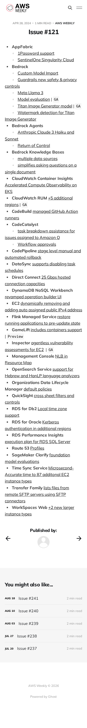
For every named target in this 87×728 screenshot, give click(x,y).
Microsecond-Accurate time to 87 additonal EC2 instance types (39, 474)
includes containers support (56, 329)
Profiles (37, 448)
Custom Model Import (38, 73)
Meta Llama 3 (30, 92)
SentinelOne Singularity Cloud (46, 59)
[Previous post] (8, 538)
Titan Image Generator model (45, 105)
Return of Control (34, 145)
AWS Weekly (65, 23)
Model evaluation (34, 99)
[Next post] (79, 538)
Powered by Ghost (43, 696)
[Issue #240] (43, 611)
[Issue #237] (43, 648)
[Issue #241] (43, 598)
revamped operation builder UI (33, 296)
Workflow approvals (37, 244)
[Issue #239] (43, 623)
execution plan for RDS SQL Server (37, 441)
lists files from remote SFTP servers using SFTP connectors (37, 494)
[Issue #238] (43, 636)
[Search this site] (70, 7)
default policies (38, 388)
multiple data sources (38, 158)
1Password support (36, 53)
